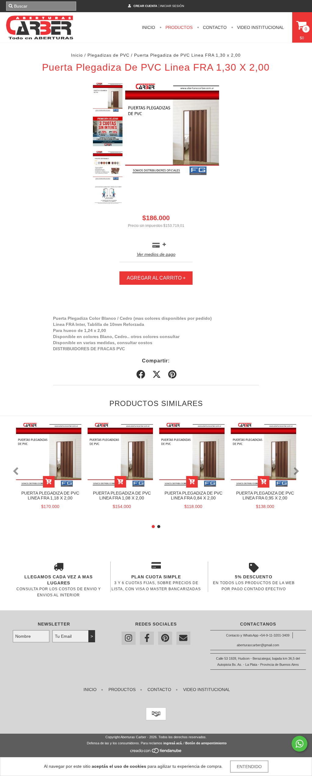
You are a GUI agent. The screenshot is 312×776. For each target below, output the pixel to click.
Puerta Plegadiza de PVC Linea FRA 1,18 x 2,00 (50, 495)
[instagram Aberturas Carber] (129, 638)
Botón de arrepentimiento (206, 743)
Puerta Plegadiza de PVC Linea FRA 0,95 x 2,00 (265, 495)
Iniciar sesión (172, 6)
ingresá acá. (173, 743)
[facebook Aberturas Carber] (147, 638)
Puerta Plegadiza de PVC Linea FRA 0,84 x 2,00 (193, 495)
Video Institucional (260, 27)
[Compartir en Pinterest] (172, 374)
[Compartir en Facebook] (140, 374)
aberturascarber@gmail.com (258, 645)
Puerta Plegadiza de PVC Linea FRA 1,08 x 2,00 (122, 495)
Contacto (214, 27)
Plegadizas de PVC (108, 55)
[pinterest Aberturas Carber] (165, 638)
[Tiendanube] (156, 752)
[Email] (183, 638)
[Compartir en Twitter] (156, 374)
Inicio (148, 27)
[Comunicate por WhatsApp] (299, 744)
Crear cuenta (145, 6)
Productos (178, 27)
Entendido (249, 766)
